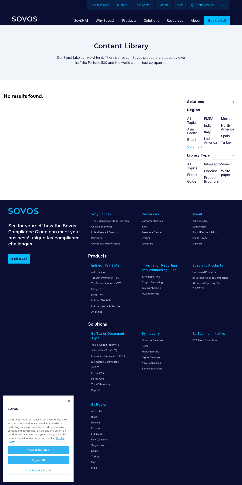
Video (225, 164)
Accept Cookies (38, 449)
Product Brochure (211, 179)
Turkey (226, 142)
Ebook (192, 175)
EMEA (208, 119)
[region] (38, 439)
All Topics (192, 120)
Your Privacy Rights (38, 470)
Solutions (195, 102)
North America (227, 127)
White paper (225, 173)
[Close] (69, 401)
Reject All (38, 460)
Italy (207, 132)
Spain (225, 136)
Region (193, 110)
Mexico (227, 119)
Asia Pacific (192, 131)
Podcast (210, 171)
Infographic (213, 164)
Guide (191, 181)
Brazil (191, 140)
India (208, 125)
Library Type (198, 155)
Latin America (210, 140)
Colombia (194, 146)
